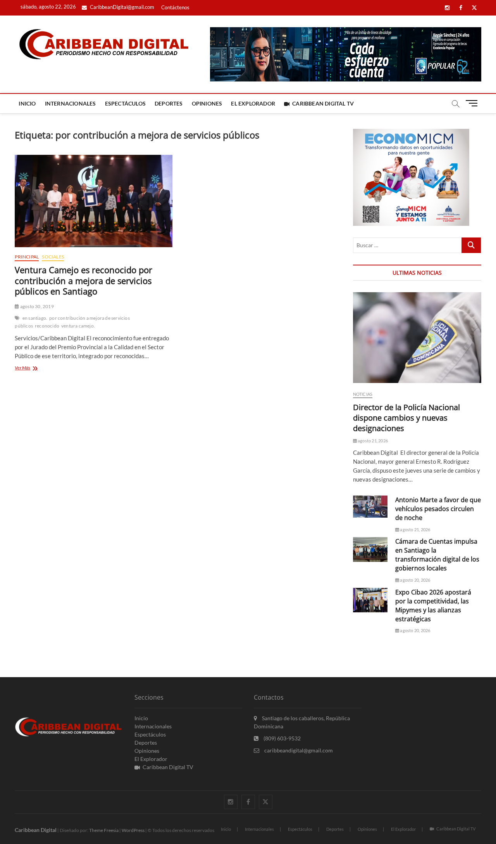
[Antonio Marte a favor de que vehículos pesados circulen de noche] (370, 507)
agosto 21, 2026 (372, 440)
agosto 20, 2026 (414, 579)
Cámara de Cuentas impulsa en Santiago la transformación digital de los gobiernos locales (437, 554)
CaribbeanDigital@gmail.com (121, 7)
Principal (27, 257)
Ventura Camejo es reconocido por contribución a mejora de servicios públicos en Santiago (83, 280)
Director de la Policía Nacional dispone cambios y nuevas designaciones (406, 417)
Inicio (27, 103)
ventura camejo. (78, 326)
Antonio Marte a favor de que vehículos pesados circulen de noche (438, 509)
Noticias (363, 394)
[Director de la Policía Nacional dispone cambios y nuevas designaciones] (417, 337)
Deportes (169, 103)
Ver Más (34, 368)
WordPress (133, 830)
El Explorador (253, 103)
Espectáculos (125, 103)
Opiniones (207, 103)
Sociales (53, 257)
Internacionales (70, 103)
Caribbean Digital (36, 830)
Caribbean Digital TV (323, 103)
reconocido (47, 326)
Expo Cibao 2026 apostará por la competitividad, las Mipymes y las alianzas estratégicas (433, 605)
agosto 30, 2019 (36, 306)
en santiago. (34, 318)
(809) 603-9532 (281, 738)
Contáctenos (175, 7)
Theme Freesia (104, 830)
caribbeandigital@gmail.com (298, 750)
